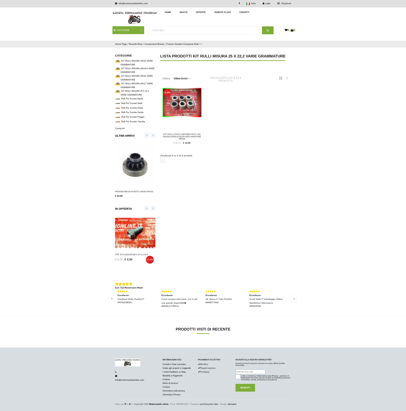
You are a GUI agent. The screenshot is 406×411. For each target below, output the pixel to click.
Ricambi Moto (136, 44)
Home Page (121, 44)
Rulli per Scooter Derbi (131, 103)
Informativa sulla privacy (174, 391)
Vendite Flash (222, 12)
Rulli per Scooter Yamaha (133, 121)
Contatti (244, 12)
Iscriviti (245, 387)
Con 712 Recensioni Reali (129, 287)
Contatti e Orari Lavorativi (174, 364)
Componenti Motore (154, 44)
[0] (286, 30)
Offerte (201, 12)
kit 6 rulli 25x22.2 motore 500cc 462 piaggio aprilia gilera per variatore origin (182, 136)
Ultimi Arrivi (125, 135)
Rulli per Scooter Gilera (132, 108)
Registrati (286, 3)
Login (267, 3)
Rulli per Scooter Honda (132, 112)
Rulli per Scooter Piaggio (132, 117)
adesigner (232, 404)
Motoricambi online (158, 404)
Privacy (275, 376)
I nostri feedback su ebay (174, 372)
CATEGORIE (122, 30)
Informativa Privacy (171, 394)
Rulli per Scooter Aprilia (132, 98)
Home (168, 12)
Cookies (166, 379)
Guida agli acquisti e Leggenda (177, 368)
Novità (183, 12)
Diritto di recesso (170, 383)
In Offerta (123, 208)
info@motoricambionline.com (133, 3)
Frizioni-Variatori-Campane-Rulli (182, 44)
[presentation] (146, 135)
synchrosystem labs (209, 404)
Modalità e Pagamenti (173, 375)
